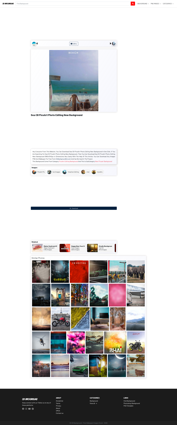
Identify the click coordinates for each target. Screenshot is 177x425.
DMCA (58, 411)
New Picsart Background (103, 161)
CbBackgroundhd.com (63, 159)
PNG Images (155, 3)
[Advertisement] (74, 24)
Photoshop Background (132, 403)
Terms (58, 403)
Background (142, 3)
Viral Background (129, 401)
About (58, 408)
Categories (167, 3)
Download (74, 208)
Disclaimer (59, 401)
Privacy (58, 406)
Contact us (59, 413)
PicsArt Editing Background (68, 161)
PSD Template (128, 406)
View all (92, 403)
